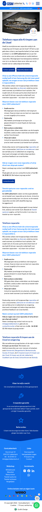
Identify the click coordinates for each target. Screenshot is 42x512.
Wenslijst (10, 472)
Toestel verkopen (10, 479)
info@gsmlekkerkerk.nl (10, 324)
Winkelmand (10, 470)
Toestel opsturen (10, 477)
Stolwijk (34, 357)
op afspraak (21, 88)
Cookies (13, 505)
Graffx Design (23, 509)
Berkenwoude (31, 350)
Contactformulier (8, 181)
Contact (29, 459)
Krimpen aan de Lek (17, 355)
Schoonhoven (24, 357)
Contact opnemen (8, 70)
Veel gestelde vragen (29, 454)
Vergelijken (10, 482)
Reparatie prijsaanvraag (24, 70)
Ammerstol (10, 350)
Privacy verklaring (25, 505)
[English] (39, 8)
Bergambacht (20, 350)
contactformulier (8, 326)
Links (34, 503)
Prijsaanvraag (29, 457)
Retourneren (10, 474)
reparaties (32, 147)
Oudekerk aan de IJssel (10, 357)
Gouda (4, 353)
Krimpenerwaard (23, 353)
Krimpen (11, 353)
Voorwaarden (29, 452)
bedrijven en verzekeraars (26, 149)
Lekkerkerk (29, 355)
